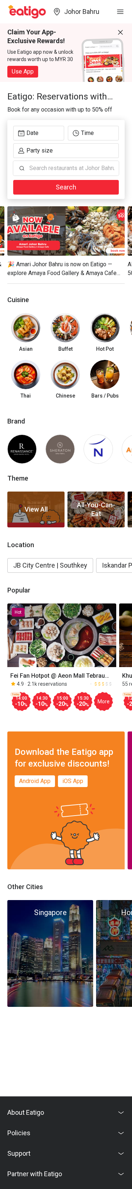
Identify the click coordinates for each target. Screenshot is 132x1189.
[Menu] (120, 11)
